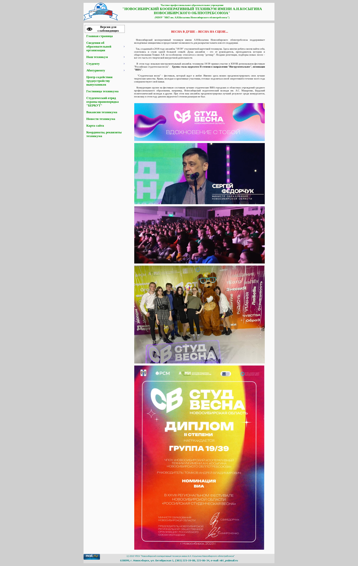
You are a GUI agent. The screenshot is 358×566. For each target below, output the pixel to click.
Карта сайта (95, 125)
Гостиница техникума (102, 91)
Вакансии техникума (101, 112)
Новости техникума (100, 119)
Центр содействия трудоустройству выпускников (99, 80)
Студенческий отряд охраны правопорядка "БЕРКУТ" (102, 101)
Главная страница (99, 36)
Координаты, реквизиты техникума (104, 134)
